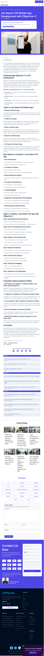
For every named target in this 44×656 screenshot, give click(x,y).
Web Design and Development (7, 624)
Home (2, 9)
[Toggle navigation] (42, 5)
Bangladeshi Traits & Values (21, 616)
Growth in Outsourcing (20, 626)
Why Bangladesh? (19, 618)
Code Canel (31, 622)
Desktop (5, 383)
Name (6, 524)
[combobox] (25, 552)
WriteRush (31, 634)
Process (5, 360)
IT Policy (17, 630)
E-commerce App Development (8, 626)
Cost (5, 370)
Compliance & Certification (21, 628)
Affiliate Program (26, 605)
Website (6, 530)
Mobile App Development (13, 342)
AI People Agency (32, 618)
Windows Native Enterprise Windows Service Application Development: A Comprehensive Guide (21, 382)
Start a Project (39, 1)
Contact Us (25, 609)
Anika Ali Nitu (6, 18)
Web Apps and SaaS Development (8, 620)
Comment (7, 509)
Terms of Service (19, 651)
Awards (24, 599)
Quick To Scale (18, 624)
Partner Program (25, 603)
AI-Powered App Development (7, 616)
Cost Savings (18, 620)
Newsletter (10, 607)
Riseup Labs (14, 583)
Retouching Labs (32, 620)
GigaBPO (31, 616)
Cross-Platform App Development (8, 622)
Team (24, 597)
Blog (4, 9)
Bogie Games (31, 624)
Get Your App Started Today (8, 26)
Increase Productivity (19, 622)
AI (4, 365)
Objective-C (9, 344)
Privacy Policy (37, 574)
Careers (24, 601)
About (24, 595)
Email (24, 524)
